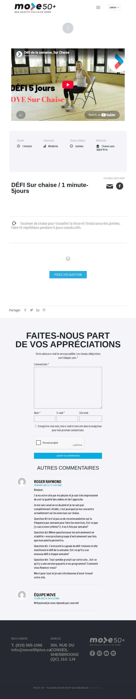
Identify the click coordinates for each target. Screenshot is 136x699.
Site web (83, 413)
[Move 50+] (35, 7)
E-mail (61, 413)
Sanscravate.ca (95, 688)
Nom (37, 413)
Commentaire (41, 364)
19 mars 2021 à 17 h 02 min (48, 485)
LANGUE (112, 7)
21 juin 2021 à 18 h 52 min (46, 598)
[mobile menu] (98, 7)
